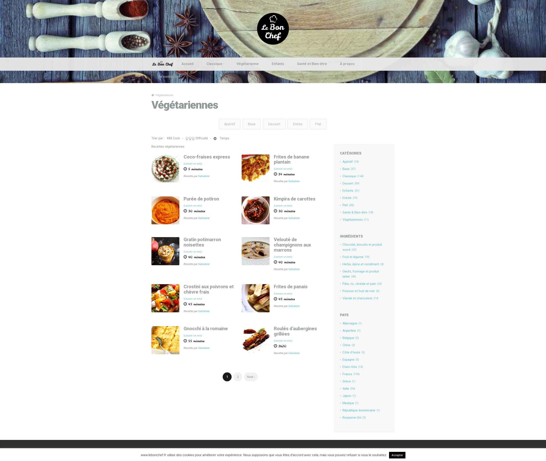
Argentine (351, 331)
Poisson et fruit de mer (361, 291)
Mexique (351, 403)
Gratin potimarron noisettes (202, 242)
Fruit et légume (356, 257)
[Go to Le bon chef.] (152, 95)
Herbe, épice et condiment (363, 264)
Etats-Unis (353, 367)
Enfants (278, 64)
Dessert (274, 124)
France (351, 374)
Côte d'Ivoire (354, 352)
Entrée (297, 124)
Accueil (187, 64)
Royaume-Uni (354, 417)
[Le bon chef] (273, 28)
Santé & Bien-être (358, 212)
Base (252, 124)
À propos (347, 64)
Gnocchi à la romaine (206, 328)
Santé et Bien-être (312, 64)
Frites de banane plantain (291, 159)
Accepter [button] (397, 455)
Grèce (349, 381)
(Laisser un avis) (193, 163)
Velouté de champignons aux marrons (292, 244)
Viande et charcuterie (360, 298)
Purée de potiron (201, 199)
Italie (349, 388)
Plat (318, 124)
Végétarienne (248, 64)
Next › (251, 377)
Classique (214, 64)
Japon (349, 396)
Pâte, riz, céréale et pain (362, 284)
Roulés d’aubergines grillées (295, 331)
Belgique (351, 338)
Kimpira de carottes (294, 199)
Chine (349, 345)
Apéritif (229, 124)
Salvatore (203, 176)
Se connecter (169, 77)
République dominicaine (361, 410)
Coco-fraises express (207, 157)
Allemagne (352, 323)
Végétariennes (356, 220)
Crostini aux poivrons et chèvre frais (209, 289)
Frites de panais (291, 286)
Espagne (351, 360)
